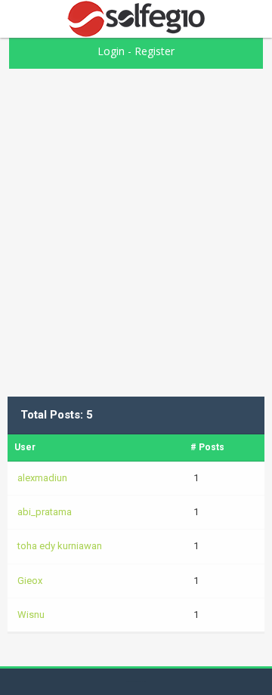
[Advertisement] (136, 220)
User (25, 447)
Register (154, 51)
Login (111, 51)
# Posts (207, 447)
